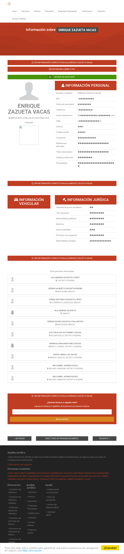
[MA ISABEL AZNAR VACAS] (12, 367)
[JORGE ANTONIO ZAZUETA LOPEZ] (12, 301)
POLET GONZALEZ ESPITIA (45, 479)
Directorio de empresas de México (14, 531)
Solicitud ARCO (50, 513)
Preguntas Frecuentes (67, 11)
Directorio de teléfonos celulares (14, 500)
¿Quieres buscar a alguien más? (62, 402)
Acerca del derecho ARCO (52, 506)
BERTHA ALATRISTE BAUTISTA (69, 476)
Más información (32, 550)
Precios (37, 11)
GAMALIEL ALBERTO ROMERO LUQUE (74, 479)
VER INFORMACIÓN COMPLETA (63, 62)
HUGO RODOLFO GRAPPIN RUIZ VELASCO (54, 473)
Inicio (14, 11)
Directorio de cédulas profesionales (14, 542)
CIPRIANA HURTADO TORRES (20, 479)
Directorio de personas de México (14, 521)
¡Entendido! (110, 548)
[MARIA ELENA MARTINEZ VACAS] (12, 345)
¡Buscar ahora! (62, 419)
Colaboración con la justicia (20, 464)
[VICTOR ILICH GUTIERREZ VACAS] (12, 334)
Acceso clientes (19, 19)
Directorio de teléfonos (14, 491)
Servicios (25, 11)
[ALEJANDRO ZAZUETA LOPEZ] (12, 279)
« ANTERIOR (19, 438)
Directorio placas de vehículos (13, 510)
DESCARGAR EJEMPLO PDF (63, 69)
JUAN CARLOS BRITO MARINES (21, 473)
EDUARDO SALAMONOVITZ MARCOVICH (37, 476)
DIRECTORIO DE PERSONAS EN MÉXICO (62, 438)
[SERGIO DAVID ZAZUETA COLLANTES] (12, 323)
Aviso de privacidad (50, 498)
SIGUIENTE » (104, 438)
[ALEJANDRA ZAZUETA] (12, 312)
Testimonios (87, 11)
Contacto (101, 11)
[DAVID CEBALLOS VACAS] (12, 356)
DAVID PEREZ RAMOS (82, 473)
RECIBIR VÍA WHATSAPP (64, 77)
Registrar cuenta (31, 531)
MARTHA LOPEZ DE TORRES (95, 476)
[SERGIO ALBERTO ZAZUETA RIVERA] (12, 290)
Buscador (49, 11)
